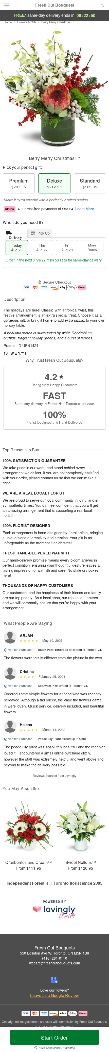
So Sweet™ (46, 685)
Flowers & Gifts (27, 22)
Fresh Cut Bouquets (54, 5)
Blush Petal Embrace (53, 649)
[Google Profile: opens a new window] (54, 979)
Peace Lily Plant (49, 738)
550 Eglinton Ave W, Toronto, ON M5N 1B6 (54, 953)
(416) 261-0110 (54, 958)
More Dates (92, 247)
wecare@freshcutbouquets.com (54, 962)
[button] (98, 1040)
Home (8, 22)
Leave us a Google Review (54, 995)
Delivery (15, 236)
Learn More (84, 208)
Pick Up (44, 233)
